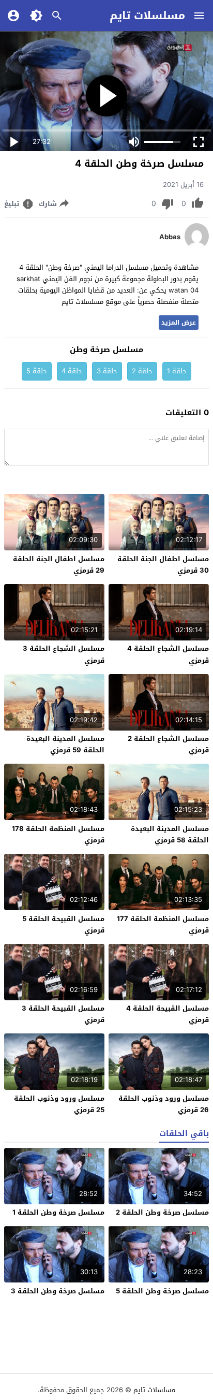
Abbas (169, 237)
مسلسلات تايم (147, 15)
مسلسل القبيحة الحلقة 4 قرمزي (167, 1014)
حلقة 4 (72, 370)
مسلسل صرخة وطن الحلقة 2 (162, 1212)
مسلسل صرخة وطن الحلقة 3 (57, 1291)
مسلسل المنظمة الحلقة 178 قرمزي (58, 834)
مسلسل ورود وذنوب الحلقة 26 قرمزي (163, 1104)
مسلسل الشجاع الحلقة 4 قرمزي (168, 654)
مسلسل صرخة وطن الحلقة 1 (58, 1212)
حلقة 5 (36, 370)
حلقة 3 (107, 370)
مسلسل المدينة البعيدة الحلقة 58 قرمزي (170, 834)
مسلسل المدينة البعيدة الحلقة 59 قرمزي (65, 744)
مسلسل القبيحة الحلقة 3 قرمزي (63, 1014)
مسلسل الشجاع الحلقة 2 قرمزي (168, 744)
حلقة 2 (142, 370)
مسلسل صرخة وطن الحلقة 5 (162, 1291)
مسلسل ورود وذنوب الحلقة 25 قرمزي (59, 1104)
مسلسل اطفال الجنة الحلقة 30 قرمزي (163, 564)
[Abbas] (197, 246)
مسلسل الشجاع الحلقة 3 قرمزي (63, 654)
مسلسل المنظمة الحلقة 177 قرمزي (163, 924)
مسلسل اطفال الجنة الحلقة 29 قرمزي (58, 564)
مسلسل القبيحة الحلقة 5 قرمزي (63, 924)
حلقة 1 (177, 370)
